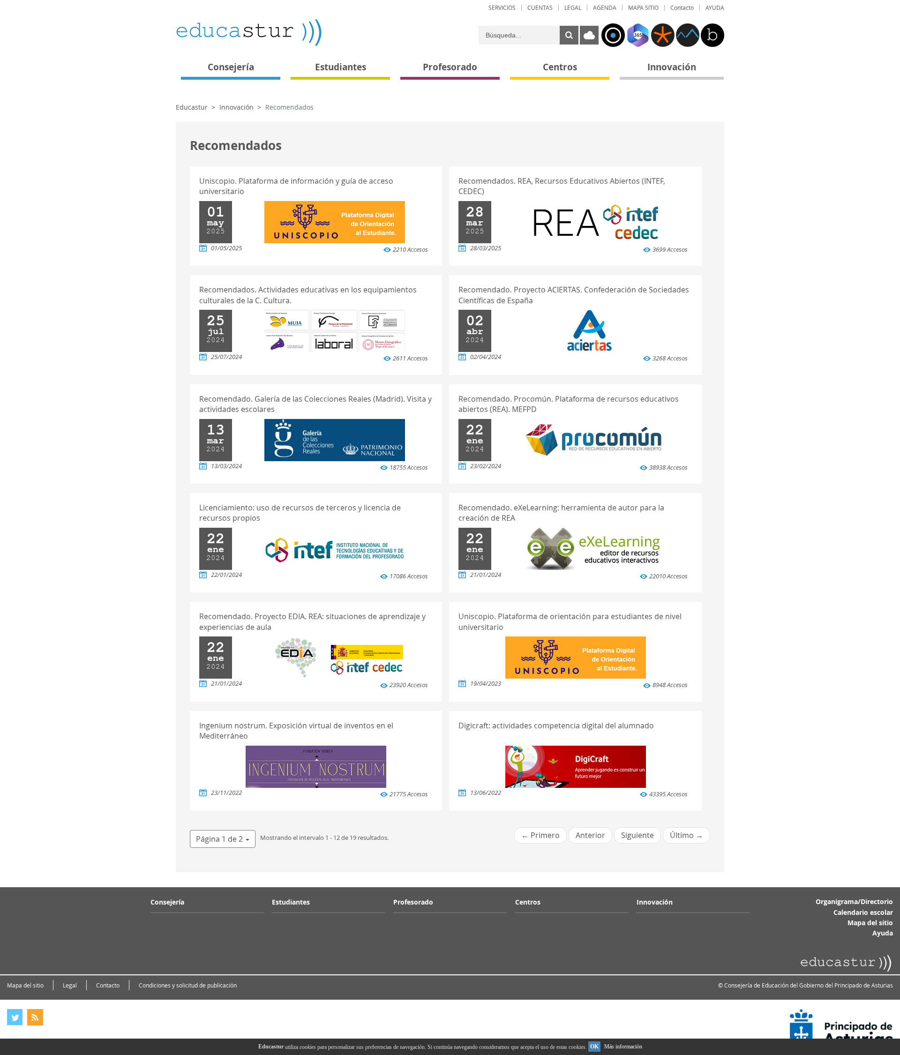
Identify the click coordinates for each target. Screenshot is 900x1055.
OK (594, 1046)
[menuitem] (502, 8)
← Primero (540, 835)
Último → (686, 835)
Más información (623, 1046)
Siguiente (637, 835)
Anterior (590, 835)
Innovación (236, 107)
